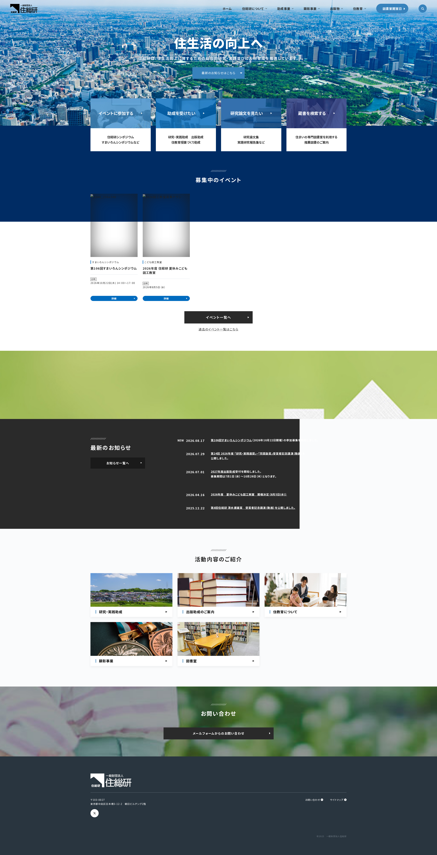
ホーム (227, 8)
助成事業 (283, 8)
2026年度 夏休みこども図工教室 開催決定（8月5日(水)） (249, 494)
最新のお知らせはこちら (218, 73)
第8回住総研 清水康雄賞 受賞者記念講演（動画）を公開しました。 (253, 508)
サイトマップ (336, 799)
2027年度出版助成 (223, 471)
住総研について (253, 8)
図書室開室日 (392, 8)
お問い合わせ (312, 799)
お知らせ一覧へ (117, 463)
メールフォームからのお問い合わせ (218, 733)
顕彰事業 (310, 8)
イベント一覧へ (218, 317)
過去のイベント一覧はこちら (218, 329)
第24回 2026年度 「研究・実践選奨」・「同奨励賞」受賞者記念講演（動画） (256, 453)
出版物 (335, 8)
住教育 (358, 8)
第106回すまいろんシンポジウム (231, 440)
